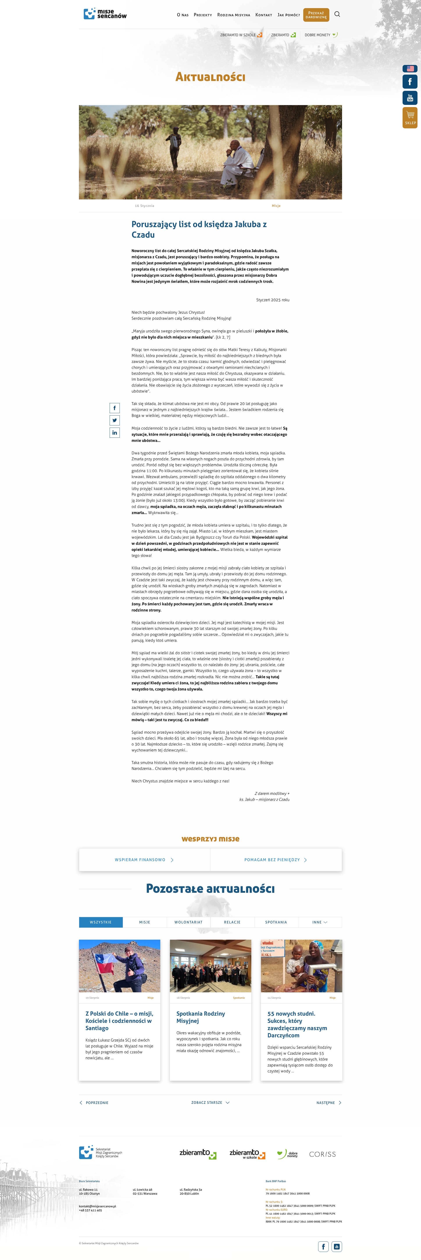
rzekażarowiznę (316, 15)
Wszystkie (101, 922)
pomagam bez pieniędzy (272, 859)
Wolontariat (189, 922)
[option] (119, 1010)
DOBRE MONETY (318, 35)
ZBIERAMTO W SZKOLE (238, 35)
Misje (144, 922)
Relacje (232, 922)
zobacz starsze (206, 1102)
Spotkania (276, 922)
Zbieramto (280, 35)
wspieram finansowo (141, 859)
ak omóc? (289, 14)
